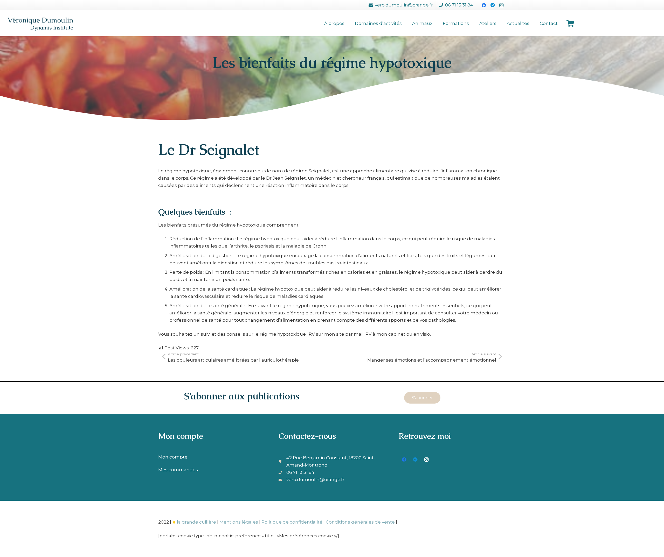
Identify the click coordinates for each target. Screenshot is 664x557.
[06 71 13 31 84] (283, 472)
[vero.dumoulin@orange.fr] (283, 479)
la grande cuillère (196, 522)
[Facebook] (483, 5)
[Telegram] (492, 5)
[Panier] (570, 23)
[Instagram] (501, 5)
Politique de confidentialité (291, 522)
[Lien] (40, 23)
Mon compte (173, 457)
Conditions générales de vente (360, 522)
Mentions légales (238, 522)
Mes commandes (178, 469)
